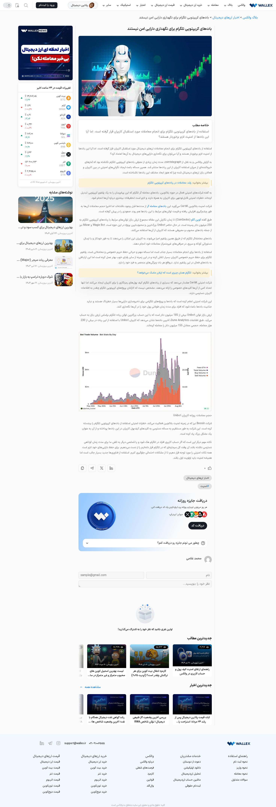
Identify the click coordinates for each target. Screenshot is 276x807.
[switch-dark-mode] (7, 5)
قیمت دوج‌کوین (51, 792)
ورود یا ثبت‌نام (46, 5)
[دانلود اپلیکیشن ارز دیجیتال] (17, 5)
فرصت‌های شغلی (145, 768)
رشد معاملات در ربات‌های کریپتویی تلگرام (169, 183)
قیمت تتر (55, 774)
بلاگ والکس (250, 17)
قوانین (150, 780)
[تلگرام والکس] (50, 743)
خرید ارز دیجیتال (193, 5)
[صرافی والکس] (261, 5)
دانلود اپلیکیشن (192, 768)
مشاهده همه (93, 687)
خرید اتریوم (100, 780)
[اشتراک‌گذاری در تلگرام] (92, 468)
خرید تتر (102, 774)
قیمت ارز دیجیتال (164, 5)
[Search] (26, 5)
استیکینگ (125, 5)
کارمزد (151, 774)
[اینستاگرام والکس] (58, 743)
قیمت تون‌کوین (51, 786)
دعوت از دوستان (192, 762)
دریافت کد (197, 525)
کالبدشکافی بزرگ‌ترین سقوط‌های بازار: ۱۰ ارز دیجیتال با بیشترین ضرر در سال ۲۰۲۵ (106, 673)
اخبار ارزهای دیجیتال (226, 17)
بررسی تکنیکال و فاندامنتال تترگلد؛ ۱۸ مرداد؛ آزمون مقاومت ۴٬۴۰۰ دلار (106, 720)
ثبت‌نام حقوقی (193, 786)
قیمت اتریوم (53, 780)
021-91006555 (97, 743)
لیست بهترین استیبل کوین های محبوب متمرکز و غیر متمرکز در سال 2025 (149, 673)
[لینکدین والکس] (42, 743)
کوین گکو (196, 220)
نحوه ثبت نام (240, 762)
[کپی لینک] (82, 468)
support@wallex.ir (75, 743)
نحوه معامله (241, 774)
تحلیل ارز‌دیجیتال (191, 774)
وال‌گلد (150, 786)
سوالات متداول (240, 780)
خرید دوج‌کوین (99, 792)
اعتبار (143, 5)
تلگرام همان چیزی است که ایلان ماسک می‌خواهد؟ (164, 273)
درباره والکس (147, 762)
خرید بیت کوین (98, 768)
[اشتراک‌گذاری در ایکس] (102, 468)
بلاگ (230, 5)
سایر (108, 5)
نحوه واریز (242, 768)
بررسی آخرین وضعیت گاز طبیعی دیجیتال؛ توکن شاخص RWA (192, 720)
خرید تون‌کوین (99, 786)
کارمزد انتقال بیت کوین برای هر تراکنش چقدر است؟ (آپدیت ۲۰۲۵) (192, 673)
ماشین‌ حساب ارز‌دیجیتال (187, 780)
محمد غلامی (193, 558)
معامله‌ (215, 5)
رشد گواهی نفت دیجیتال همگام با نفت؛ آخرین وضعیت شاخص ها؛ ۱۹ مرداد (149, 720)
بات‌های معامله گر (156, 206)
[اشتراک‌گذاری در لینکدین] (111, 468)
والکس (241, 5)
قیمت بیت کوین (51, 768)
